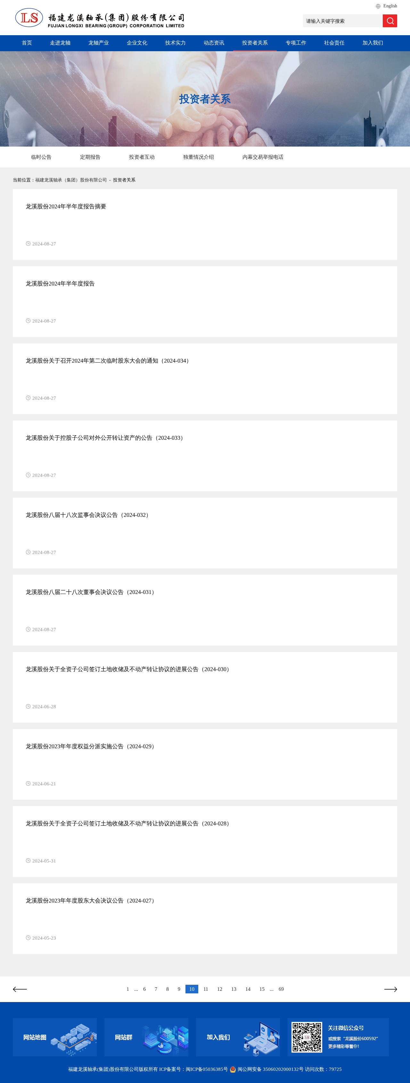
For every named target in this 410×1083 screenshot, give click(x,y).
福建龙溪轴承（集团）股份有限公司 (71, 180)
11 (205, 989)
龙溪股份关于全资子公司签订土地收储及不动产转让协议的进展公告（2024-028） (129, 823)
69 (281, 989)
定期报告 (90, 157)
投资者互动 (142, 157)
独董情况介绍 (198, 157)
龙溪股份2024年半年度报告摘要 (66, 206)
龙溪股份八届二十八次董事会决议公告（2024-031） (91, 592)
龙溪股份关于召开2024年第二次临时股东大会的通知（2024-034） (109, 360)
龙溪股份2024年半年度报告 (60, 283)
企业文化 (137, 42)
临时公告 (41, 157)
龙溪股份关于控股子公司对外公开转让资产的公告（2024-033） (106, 438)
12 (219, 989)
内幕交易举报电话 (262, 157)
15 (262, 989)
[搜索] (390, 20)
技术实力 (175, 42)
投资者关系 (255, 42)
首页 (27, 42)
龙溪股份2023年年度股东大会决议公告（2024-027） (91, 900)
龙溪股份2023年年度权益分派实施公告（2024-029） (91, 746)
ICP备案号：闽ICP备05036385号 (193, 1069)
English (390, 6)
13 (233, 989)
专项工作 (296, 42)
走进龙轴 (60, 42)
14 (247, 989)
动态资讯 (214, 42)
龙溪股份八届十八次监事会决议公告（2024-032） (89, 515)
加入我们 (373, 42)
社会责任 (334, 42)
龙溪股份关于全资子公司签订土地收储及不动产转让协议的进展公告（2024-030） (129, 669)
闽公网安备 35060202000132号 (270, 1069)
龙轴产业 (98, 42)
